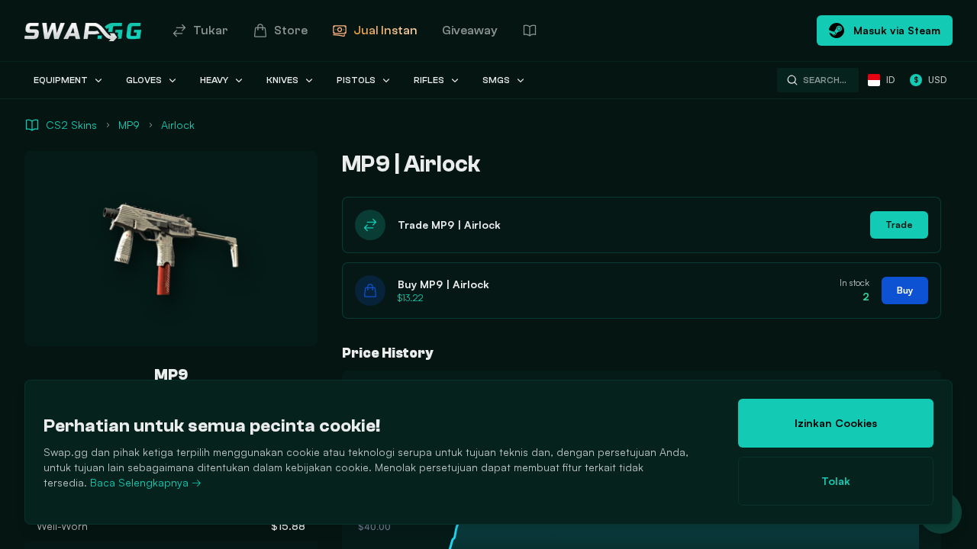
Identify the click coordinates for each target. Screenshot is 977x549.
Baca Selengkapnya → (146, 482)
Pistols (356, 80)
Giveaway (470, 30)
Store (291, 30)
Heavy (214, 80)
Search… (824, 80)
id (890, 79)
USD (930, 79)
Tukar (210, 30)
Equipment (61, 80)
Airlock (178, 124)
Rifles (429, 80)
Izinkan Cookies (836, 422)
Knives (282, 80)
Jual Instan (385, 30)
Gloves (144, 80)
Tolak (835, 480)
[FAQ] (529, 30)
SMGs (496, 80)
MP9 (129, 124)
